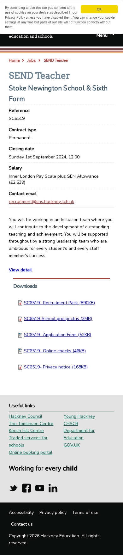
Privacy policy (53, 512)
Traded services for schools (28, 441)
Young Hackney (79, 416)
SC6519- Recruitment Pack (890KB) (59, 303)
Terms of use (85, 512)
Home (14, 60)
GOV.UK (72, 445)
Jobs (31, 60)
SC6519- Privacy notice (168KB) (56, 367)
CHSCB (71, 424)
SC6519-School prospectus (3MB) (58, 319)
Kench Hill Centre (26, 431)
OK (99, 9)
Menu (102, 35)
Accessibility (21, 512)
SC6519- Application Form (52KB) (57, 335)
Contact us (22, 524)
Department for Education (79, 434)
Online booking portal (30, 452)
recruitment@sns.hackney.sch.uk (41, 202)
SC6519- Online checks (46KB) (55, 351)
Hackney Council (25, 416)
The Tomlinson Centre (31, 424)
